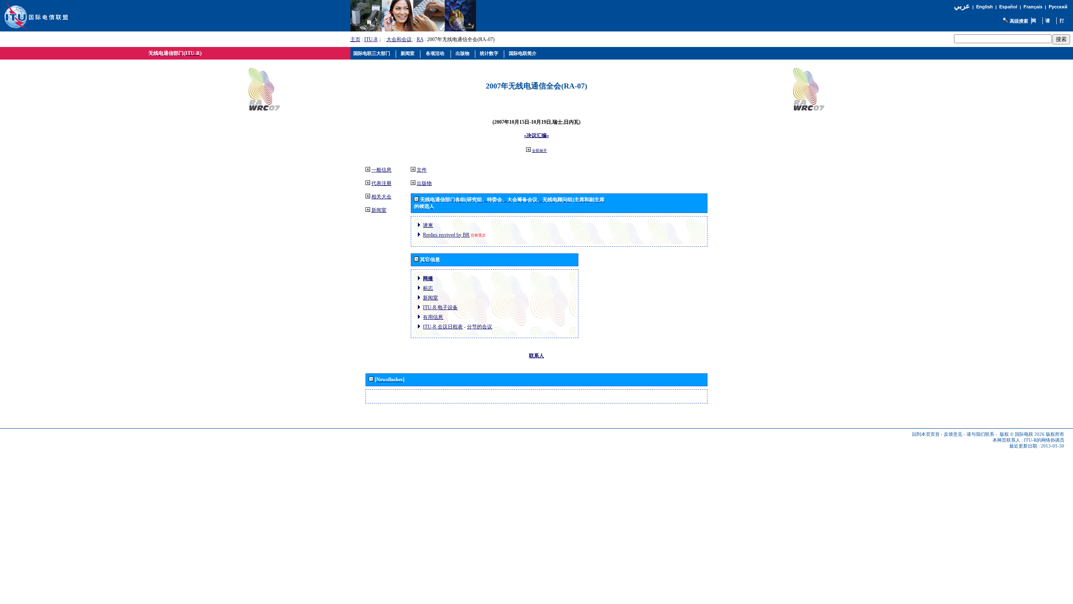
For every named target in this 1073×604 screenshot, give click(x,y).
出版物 (424, 183)
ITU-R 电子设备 (440, 307)
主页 (355, 39)
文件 (422, 170)
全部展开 (539, 150)
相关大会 (381, 197)
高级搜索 (1019, 20)
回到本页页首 (926, 434)
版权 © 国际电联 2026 (1022, 434)
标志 (428, 288)
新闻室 (378, 210)
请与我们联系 (980, 434)
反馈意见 (953, 434)
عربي (962, 6)
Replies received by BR (446, 235)
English (984, 6)
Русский (1058, 6)
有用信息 (433, 317)
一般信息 (381, 170)
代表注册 (381, 183)
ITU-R (371, 39)
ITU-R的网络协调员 (1044, 440)
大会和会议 (399, 39)
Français (1033, 6)
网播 (428, 278)
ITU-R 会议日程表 (443, 327)
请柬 (428, 225)
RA (420, 39)
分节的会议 (479, 327)
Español (1008, 6)
